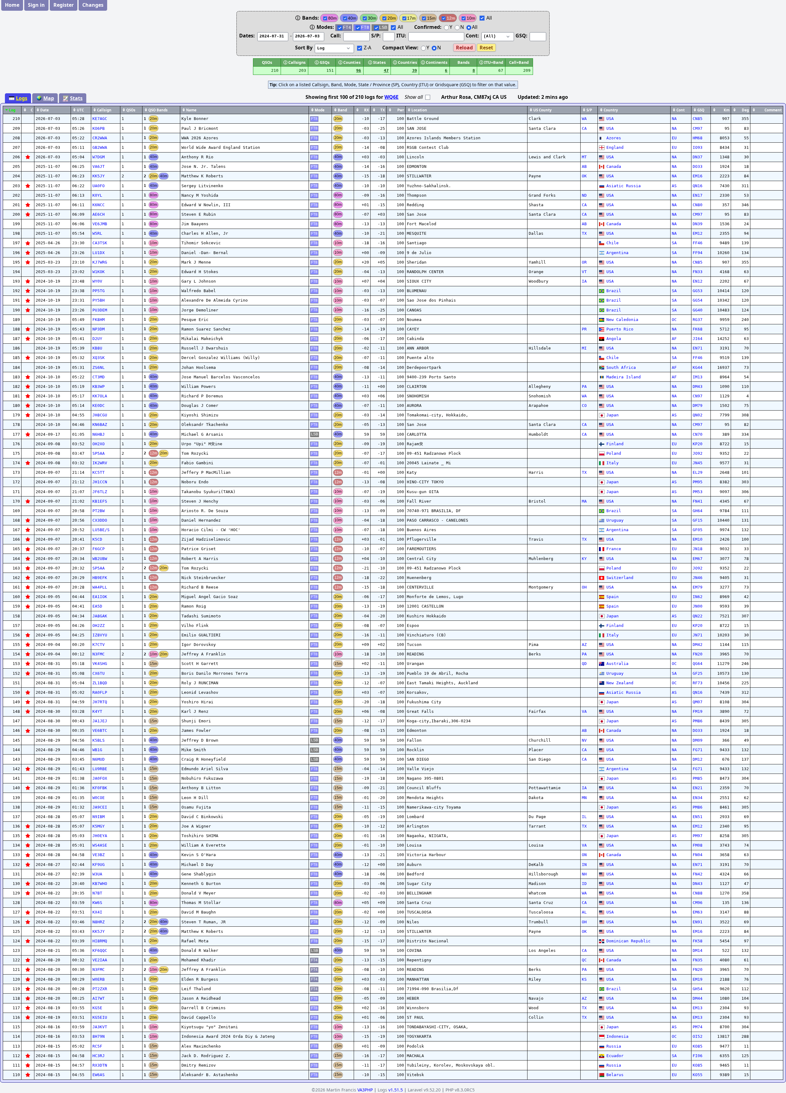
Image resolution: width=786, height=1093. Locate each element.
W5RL (97, 233)
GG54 (697, 300)
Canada (613, 166)
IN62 (697, 596)
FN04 (697, 854)
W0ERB (98, 979)
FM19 (697, 711)
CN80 (697, 205)
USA (609, 118)
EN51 (697, 816)
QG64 (697, 663)
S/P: (376, 35)
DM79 (697, 405)
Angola (613, 338)
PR (584, 329)
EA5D (97, 606)
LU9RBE (99, 769)
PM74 (697, 1027)
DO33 (697, 166)
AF (674, 338)
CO (584, 405)
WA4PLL (99, 587)
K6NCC (98, 205)
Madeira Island (623, 377)
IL (584, 816)
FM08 (697, 845)
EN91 (697, 922)
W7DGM (98, 157)
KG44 (697, 367)
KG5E (97, 1008)
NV (584, 740)
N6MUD (98, 759)
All (488, 17)
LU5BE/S (101, 529)
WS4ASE (99, 845)
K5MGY (98, 826)
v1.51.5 (395, 1090)
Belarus (614, 1074)
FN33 (697, 271)
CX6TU (98, 673)
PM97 (697, 835)
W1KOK (98, 271)
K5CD (97, 539)
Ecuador (614, 1055)
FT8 (365, 27)
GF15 (697, 520)
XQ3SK (98, 357)
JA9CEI (99, 807)
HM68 (697, 138)
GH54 (697, 989)
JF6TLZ (99, 491)
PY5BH (98, 300)
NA (674, 118)
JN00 (697, 606)
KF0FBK (99, 788)
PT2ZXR (99, 989)
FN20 (697, 654)
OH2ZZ (98, 625)
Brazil (613, 290)
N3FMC (98, 654)
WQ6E (391, 97)
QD (584, 663)
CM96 (697, 902)
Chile (612, 243)
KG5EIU (99, 1017)
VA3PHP (365, 1090)
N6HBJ (98, 434)
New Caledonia (622, 319)
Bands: (307, 17)
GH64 (697, 510)
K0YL (97, 195)
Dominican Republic (628, 941)
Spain (612, 596)
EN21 (697, 788)
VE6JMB (99, 224)
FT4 (347, 27)
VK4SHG (99, 663)
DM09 (697, 740)
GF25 (697, 673)
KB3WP (98, 386)
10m (471, 18)
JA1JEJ (99, 721)
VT (584, 271)
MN (584, 797)
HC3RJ (98, 1055)
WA (584, 118)
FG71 (697, 749)
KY (584, 558)
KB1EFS (99, 501)
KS (584, 979)
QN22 (697, 616)
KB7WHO (99, 883)
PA (584, 386)
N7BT (97, 893)
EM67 (697, 558)
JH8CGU (99, 415)
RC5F (97, 1046)
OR (584, 262)
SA (674, 243)
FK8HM (98, 319)
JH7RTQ (99, 702)
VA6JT (98, 166)
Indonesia (617, 1036)
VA (584, 711)
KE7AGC (99, 118)
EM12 (697, 233)
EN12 (697, 281)
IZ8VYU (99, 635)
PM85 (697, 778)
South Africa (621, 367)
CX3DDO (99, 520)
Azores (613, 138)
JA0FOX (99, 778)
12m (451, 18)
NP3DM (98, 329)
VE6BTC (99, 730)
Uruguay (614, 520)
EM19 (697, 979)
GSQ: (522, 35)
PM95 (697, 482)
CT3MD (98, 377)
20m (391, 18)
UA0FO (98, 185)
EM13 (697, 1008)
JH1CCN (99, 482)
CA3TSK (99, 243)
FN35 (697, 960)
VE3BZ (98, 854)
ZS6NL (98, 367)
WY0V (97, 281)
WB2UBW (99, 558)
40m (352, 18)
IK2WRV (99, 463)
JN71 (697, 635)
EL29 (697, 472)
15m (431, 18)
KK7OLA (99, 396)
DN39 (697, 224)
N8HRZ (98, 922)
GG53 (697, 290)
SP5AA (98, 453)
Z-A (367, 47)
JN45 (697, 463)
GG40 (697, 310)
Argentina (617, 252)
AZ (584, 644)
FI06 (697, 1055)
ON (584, 854)
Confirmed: (428, 27)
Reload (464, 47)
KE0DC (98, 405)
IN (584, 864)
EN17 (697, 195)
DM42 (697, 644)
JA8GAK (99, 616)
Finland (614, 444)
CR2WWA (99, 138)
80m (332, 18)
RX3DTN (99, 1065)
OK (584, 176)
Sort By (304, 47)
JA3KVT (99, 1027)
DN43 (697, 883)
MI (584, 348)
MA (584, 501)
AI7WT (98, 998)
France (613, 548)
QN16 (697, 185)
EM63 (697, 912)
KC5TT (98, 472)
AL (584, 912)
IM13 (697, 377)
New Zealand (619, 683)
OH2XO (98, 444)
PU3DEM (99, 310)
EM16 (697, 176)
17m (411, 18)
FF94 (697, 252)
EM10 (697, 539)
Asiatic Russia (623, 185)
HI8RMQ (99, 941)
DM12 (697, 759)
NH (584, 874)
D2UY (97, 338)
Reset (486, 47)
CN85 (697, 118)
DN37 (697, 157)
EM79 (697, 587)
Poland (613, 453)
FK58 (697, 941)
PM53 (697, 491)
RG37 (697, 319)
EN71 (697, 348)
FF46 (697, 243)
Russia (613, 1046)
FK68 (697, 329)
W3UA (97, 874)
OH (584, 587)
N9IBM (98, 816)
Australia (617, 663)
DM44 (697, 998)
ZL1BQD (99, 683)
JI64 (697, 338)
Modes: (322, 27)
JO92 (697, 453)
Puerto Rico (619, 329)
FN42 (697, 874)
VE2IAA (99, 960)
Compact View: (400, 47)
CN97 (697, 396)
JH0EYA (99, 835)
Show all (414, 97)
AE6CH (98, 214)
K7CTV (98, 644)
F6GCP (98, 548)
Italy (612, 463)
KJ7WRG (99, 262)
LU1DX (98, 252)
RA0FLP (99, 692)
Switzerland (619, 577)
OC (674, 319)
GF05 (697, 529)
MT (584, 157)
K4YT (97, 711)
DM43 (697, 386)
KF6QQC (99, 950)
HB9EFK (99, 577)
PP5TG (98, 290)
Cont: (473, 35)
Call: (336, 35)
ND (584, 195)
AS (674, 185)
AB (584, 166)
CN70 (697, 434)
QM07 (697, 702)
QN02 (697, 415)
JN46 (697, 577)
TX (584, 233)
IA (584, 281)
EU (674, 138)
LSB (383, 27)
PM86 (697, 721)
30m (372, 18)
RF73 (697, 683)
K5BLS (98, 740)
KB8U (97, 348)
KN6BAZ (99, 424)
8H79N (98, 1036)
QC (584, 960)
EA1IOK (99, 596)
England (614, 147)
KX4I (97, 912)
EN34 (697, 797)
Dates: (247, 35)
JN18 (697, 548)
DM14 (697, 950)
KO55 (697, 1074)
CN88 (697, 893)
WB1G (97, 749)
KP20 (697, 444)
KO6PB (98, 128)
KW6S (97, 902)
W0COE (98, 797)
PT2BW (98, 510)
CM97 (697, 128)
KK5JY (98, 176)
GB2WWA (99, 147)
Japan (612, 415)
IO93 (697, 147)
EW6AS (98, 1074)
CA (584, 128)
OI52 (697, 1036)
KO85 (697, 1046)
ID (584, 883)
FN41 (697, 501)
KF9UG (98, 864)
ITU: (401, 35)
